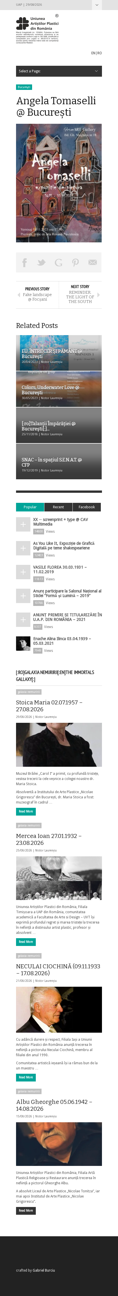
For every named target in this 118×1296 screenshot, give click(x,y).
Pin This (75, 262)
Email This (92, 262)
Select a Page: (97, 5)
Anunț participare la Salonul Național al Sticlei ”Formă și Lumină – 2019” (67, 593)
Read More (26, 811)
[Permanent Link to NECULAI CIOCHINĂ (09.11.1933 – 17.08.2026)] (59, 1010)
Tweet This (41, 262)
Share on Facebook (24, 262)
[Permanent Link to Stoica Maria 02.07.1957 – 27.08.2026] (59, 744)
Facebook (87, 507)
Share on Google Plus (58, 262)
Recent (58, 507)
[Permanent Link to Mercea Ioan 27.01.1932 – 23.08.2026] (59, 878)
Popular (30, 507)
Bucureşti (24, 87)
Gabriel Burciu (44, 1270)
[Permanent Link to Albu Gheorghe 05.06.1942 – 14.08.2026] (59, 1144)
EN (93, 53)
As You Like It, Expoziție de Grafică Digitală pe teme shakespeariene (64, 545)
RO (99, 53)
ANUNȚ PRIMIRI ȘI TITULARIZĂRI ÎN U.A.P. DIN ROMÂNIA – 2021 (67, 617)
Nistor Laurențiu (46, 717)
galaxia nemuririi (29, 692)
